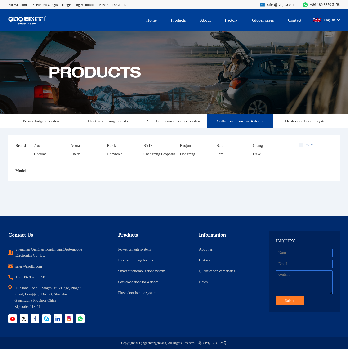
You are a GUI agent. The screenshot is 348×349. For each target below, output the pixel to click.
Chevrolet (114, 154)
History (204, 260)
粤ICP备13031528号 (212, 343)
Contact (294, 20)
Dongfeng (187, 154)
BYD (147, 145)
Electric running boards (108, 121)
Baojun (185, 145)
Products (178, 20)
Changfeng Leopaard (159, 154)
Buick (111, 145)
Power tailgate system (41, 121)
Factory (231, 20)
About (205, 20)
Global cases (263, 20)
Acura (75, 145)
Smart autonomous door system (174, 121)
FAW (257, 154)
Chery (75, 154)
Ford (219, 154)
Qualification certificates (217, 271)
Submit (290, 301)
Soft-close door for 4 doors (240, 121)
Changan (259, 145)
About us (206, 249)
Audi (38, 145)
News (203, 282)
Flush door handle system (307, 121)
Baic (219, 145)
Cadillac (40, 154)
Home (151, 20)
